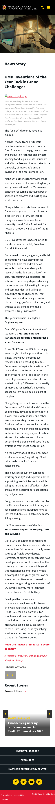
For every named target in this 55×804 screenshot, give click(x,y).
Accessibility (19, 795)
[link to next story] (13, 675)
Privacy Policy (6, 795)
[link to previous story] (7, 675)
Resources (27, 759)
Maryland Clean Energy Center (27, 768)
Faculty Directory (27, 750)
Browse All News (14, 691)
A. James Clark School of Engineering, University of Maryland (19, 3)
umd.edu (4, 799)
